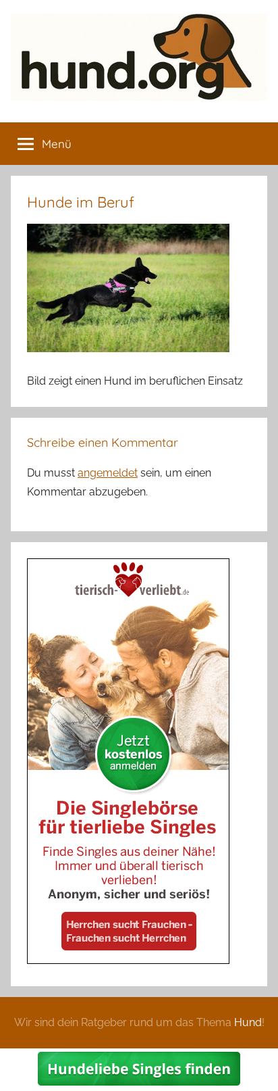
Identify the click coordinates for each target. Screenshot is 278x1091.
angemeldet (108, 472)
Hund (248, 1022)
